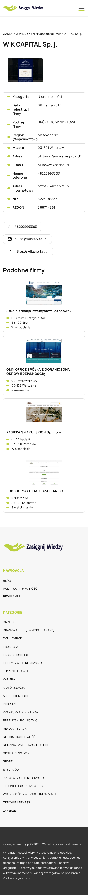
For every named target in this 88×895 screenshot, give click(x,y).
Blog (7, 581)
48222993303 (49, 173)
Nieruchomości (50, 96)
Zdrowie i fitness (16, 802)
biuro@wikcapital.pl (53, 165)
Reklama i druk (14, 728)
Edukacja (10, 647)
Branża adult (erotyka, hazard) (28, 630)
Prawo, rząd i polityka (20, 712)
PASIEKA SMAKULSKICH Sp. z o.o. (34, 432)
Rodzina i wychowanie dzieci (25, 745)
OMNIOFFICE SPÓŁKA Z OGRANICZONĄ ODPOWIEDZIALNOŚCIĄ (38, 371)
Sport (8, 761)
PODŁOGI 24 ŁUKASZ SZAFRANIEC (34, 491)
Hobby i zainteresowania (22, 663)
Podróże (10, 704)
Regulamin (11, 596)
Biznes (8, 622)
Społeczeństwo (16, 753)
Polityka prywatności (20, 588)
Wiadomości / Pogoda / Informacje (30, 794)
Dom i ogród (12, 638)
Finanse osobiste (16, 655)
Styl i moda (12, 769)
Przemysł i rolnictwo (20, 720)
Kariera (9, 679)
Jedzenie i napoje (16, 671)
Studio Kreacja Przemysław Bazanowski (39, 311)
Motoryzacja (14, 687)
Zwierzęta (11, 810)
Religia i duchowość (19, 737)
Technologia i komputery (23, 786)
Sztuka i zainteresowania (23, 778)
